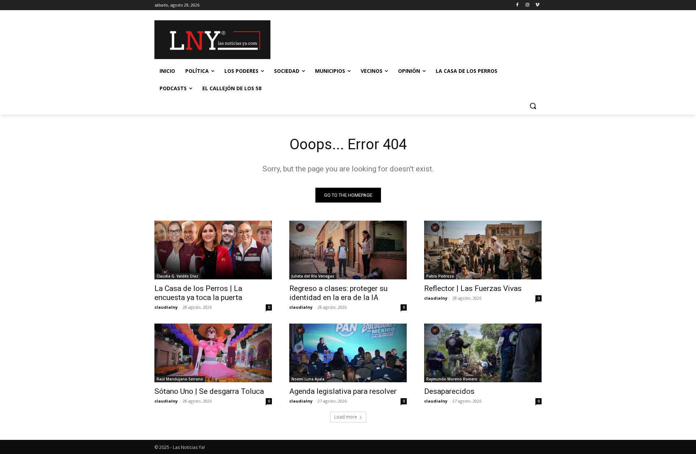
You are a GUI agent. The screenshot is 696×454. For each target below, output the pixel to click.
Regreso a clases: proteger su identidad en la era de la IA (338, 293)
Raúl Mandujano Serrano (180, 379)
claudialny (166, 307)
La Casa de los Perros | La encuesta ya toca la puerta (198, 293)
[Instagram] (527, 5)
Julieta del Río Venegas (312, 276)
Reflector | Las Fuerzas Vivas (473, 288)
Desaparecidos (449, 391)
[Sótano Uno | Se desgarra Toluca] (213, 353)
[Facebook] (517, 5)
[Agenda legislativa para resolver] (348, 353)
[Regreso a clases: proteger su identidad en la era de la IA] (348, 250)
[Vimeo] (537, 5)
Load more (345, 417)
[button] (533, 105)
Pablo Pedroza (440, 276)
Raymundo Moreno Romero (451, 379)
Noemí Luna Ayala (307, 379)
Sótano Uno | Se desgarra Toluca (209, 391)
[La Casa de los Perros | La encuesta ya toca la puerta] (213, 250)
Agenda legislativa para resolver (343, 391)
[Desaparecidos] (483, 353)
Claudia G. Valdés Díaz (177, 276)
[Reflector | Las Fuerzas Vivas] (483, 250)
